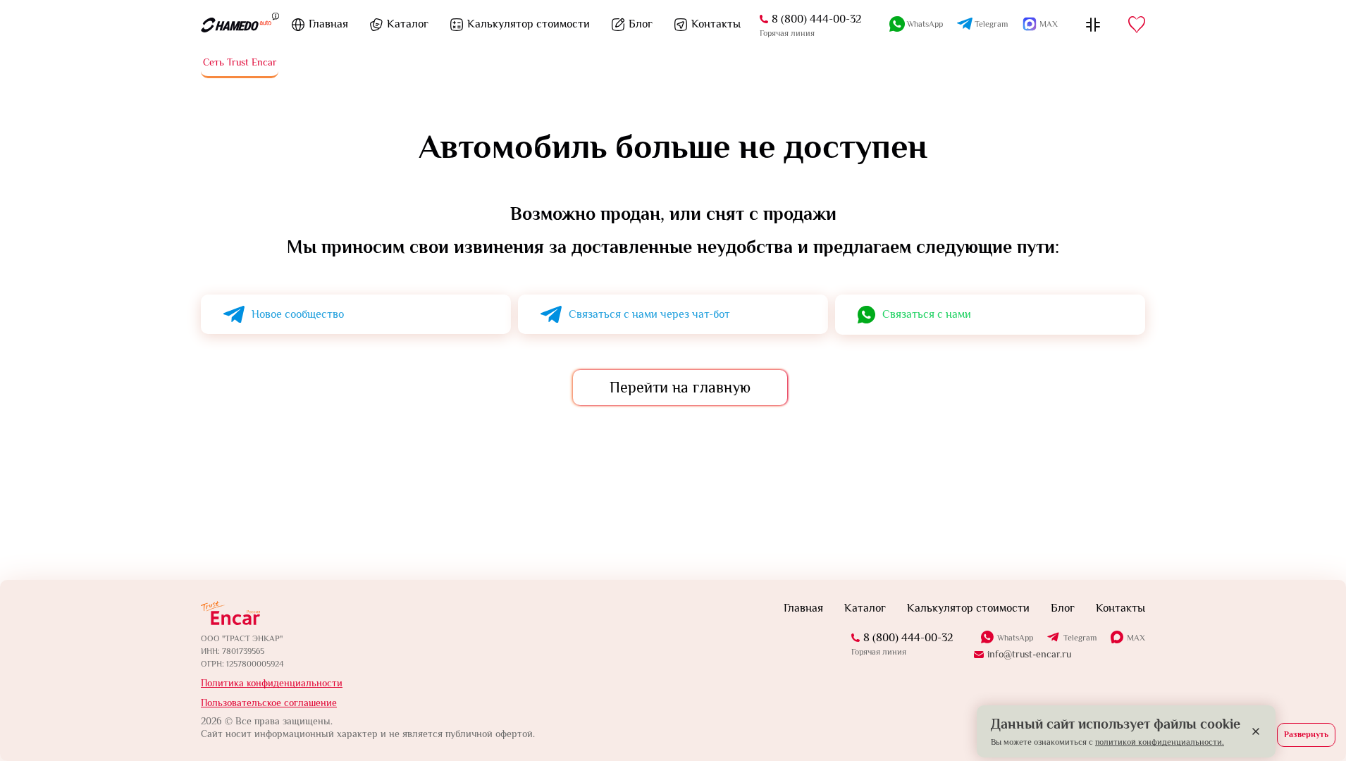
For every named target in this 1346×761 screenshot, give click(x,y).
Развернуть (1306, 734)
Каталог (407, 24)
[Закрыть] (1255, 731)
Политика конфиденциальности (271, 682)
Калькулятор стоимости (528, 24)
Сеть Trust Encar (240, 62)
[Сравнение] (1093, 25)
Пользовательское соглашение (269, 702)
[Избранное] (1136, 24)
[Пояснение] (275, 15)
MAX (1048, 24)
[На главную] (236, 25)
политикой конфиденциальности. (1159, 742)
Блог (641, 24)
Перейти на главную (680, 387)
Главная (328, 24)
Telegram (991, 24)
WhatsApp (925, 24)
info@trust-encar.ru (1029, 654)
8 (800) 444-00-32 (816, 19)
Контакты (716, 24)
